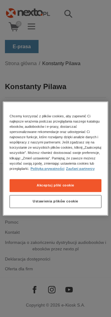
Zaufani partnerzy (80, 168)
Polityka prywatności (47, 168)
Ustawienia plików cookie (55, 201)
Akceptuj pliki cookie (55, 185)
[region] (55, 158)
